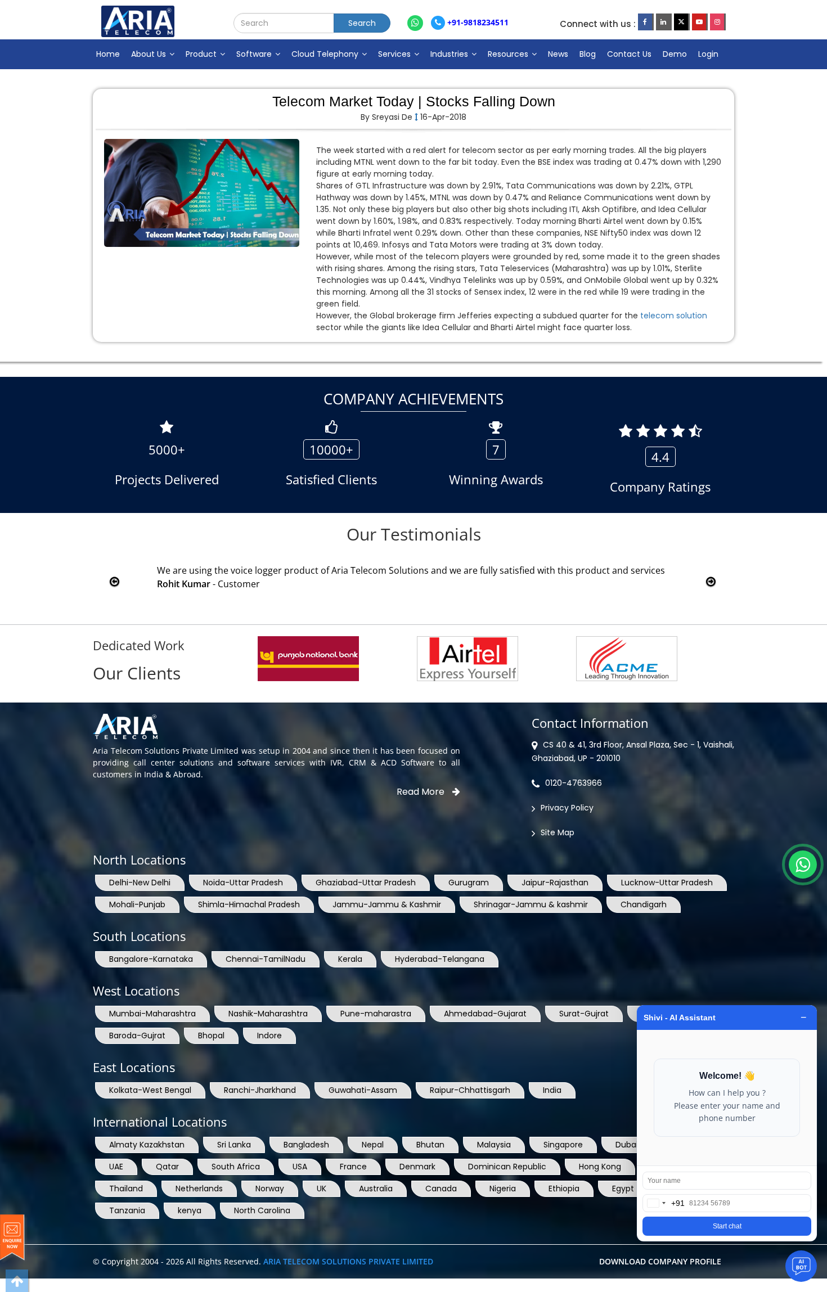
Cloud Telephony (326, 54)
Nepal (373, 1144)
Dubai (626, 1144)
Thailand (126, 1188)
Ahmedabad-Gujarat (485, 1013)
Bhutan (430, 1144)
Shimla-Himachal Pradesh (249, 904)
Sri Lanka (234, 1144)
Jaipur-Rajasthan (555, 882)
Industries (450, 54)
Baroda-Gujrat (137, 1035)
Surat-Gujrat (584, 1013)
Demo (675, 54)
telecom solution (673, 315)
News (558, 54)
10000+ (331, 449)
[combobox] (664, 1203)
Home (108, 54)
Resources (509, 54)
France (353, 1166)
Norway (269, 1188)
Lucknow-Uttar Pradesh (667, 882)
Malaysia (494, 1144)
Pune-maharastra (375, 1013)
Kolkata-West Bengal (150, 1090)
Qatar (167, 1166)
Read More (422, 792)
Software (255, 54)
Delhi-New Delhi (139, 882)
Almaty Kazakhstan (147, 1144)
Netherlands (199, 1188)
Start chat (727, 1226)
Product (202, 54)
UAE (116, 1166)
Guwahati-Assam (363, 1090)
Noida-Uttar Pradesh (243, 882)
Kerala (350, 959)
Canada (441, 1188)
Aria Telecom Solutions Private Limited (348, 1261)
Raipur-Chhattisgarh (470, 1090)
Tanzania (127, 1210)
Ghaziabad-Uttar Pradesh (366, 882)
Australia (376, 1188)
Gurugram (468, 882)
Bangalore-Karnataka (151, 959)
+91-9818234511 (477, 22)
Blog (587, 54)
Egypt (623, 1188)
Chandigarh (644, 904)
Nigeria (502, 1188)
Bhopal (211, 1035)
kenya (189, 1210)
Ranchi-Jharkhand (260, 1090)
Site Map (557, 832)
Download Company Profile (660, 1261)
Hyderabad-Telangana (439, 959)
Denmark (417, 1166)
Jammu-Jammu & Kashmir (386, 904)
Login (708, 54)
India (552, 1090)
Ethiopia (564, 1188)
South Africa (236, 1166)
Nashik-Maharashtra (268, 1013)
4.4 (660, 456)
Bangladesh (306, 1144)
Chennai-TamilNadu (265, 959)
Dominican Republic (507, 1166)
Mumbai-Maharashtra (152, 1013)
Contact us (629, 54)
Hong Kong (600, 1166)
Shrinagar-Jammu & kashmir (531, 904)
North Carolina (262, 1210)
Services (395, 54)
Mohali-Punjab (137, 904)
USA (300, 1166)
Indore (269, 1035)
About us (149, 54)
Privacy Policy (567, 807)
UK (321, 1188)
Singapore (563, 1144)
